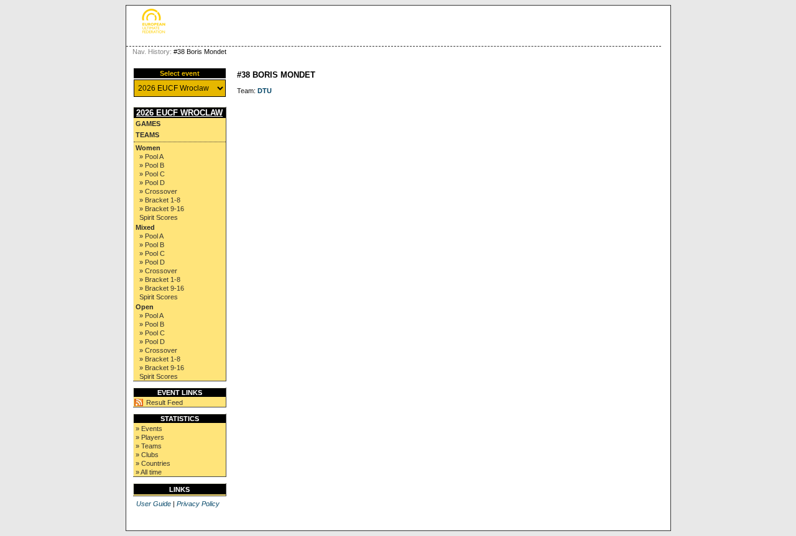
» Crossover (158, 191)
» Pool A (151, 156)
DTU (264, 90)
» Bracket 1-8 (159, 200)
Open (145, 307)
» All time (149, 472)
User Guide (153, 503)
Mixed (145, 227)
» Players (150, 437)
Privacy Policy (198, 503)
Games (148, 123)
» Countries (153, 463)
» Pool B (151, 165)
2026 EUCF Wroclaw (179, 112)
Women (148, 148)
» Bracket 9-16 (161, 208)
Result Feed (164, 402)
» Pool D (152, 182)
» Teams (149, 446)
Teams (147, 135)
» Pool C (152, 174)
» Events (149, 428)
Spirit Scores (158, 217)
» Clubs (147, 454)
